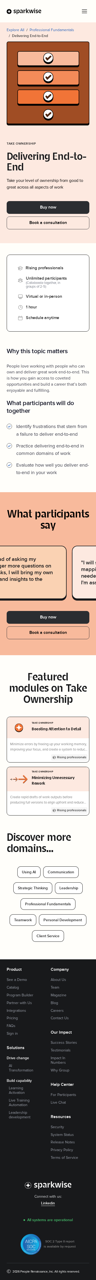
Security (57, 1127)
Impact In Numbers (58, 1060)
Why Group (60, 1070)
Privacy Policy (62, 1150)
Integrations (16, 1011)
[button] (84, 11)
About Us (58, 980)
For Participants (63, 1095)
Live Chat (58, 1102)
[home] (24, 11)
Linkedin (48, 1203)
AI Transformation (21, 1068)
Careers (57, 1011)
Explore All (15, 30)
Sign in (12, 1034)
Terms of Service (64, 1158)
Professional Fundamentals (52, 30)
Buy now (48, 207)
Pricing (12, 1018)
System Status (62, 1135)
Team (55, 987)
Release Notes (63, 1142)
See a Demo (17, 980)
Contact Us (60, 1018)
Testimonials (61, 1050)
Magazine (58, 995)
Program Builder (20, 995)
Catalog (13, 987)
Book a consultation (48, 222)
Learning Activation (17, 1090)
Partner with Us (19, 1003)
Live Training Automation (19, 1102)
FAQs (11, 1026)
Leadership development (19, 1115)
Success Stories (64, 1043)
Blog (54, 1003)
